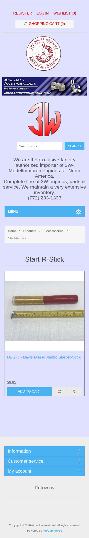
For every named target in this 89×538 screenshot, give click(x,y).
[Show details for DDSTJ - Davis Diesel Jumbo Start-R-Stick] (44, 311)
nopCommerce (52, 530)
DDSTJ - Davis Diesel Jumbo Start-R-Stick (44, 357)
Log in (43, 13)
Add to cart (29, 391)
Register (22, 13)
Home (12, 231)
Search (74, 146)
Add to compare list (59, 391)
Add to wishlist (74, 391)
